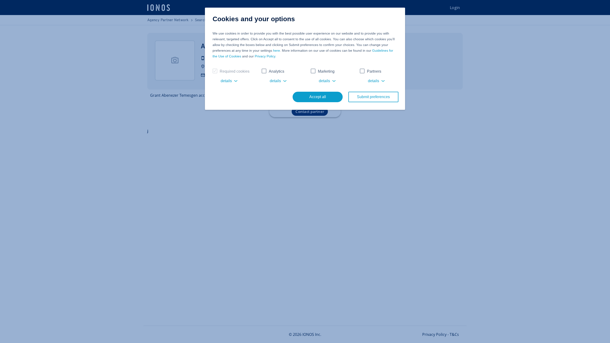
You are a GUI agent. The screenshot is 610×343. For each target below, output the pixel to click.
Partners (374, 71)
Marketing (326, 71)
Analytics (276, 71)
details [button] (226, 81)
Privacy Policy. (265, 56)
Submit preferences (373, 97)
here (276, 50)
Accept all (317, 97)
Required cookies (234, 71)
